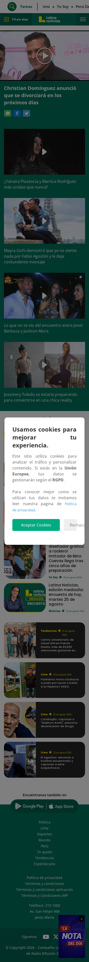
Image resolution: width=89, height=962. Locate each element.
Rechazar (73, 525)
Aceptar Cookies (36, 525)
